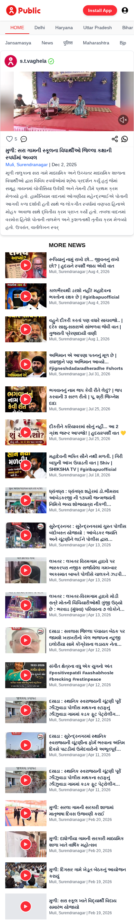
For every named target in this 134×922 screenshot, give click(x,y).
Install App (100, 10)
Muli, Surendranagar (27, 164)
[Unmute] (123, 120)
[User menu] (125, 10)
